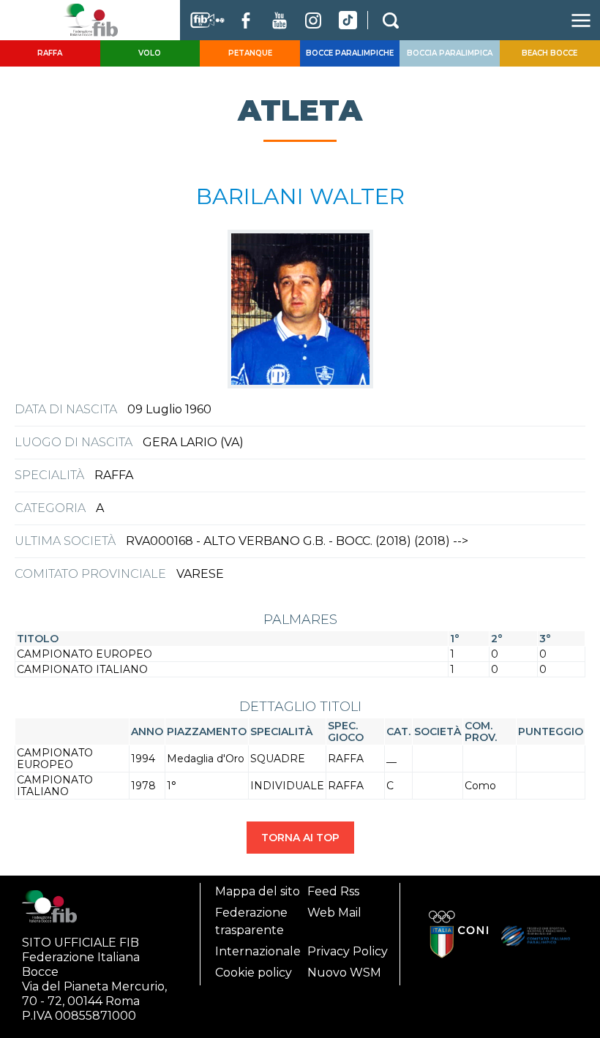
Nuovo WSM (344, 972)
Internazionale (258, 951)
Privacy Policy (347, 951)
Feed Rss (333, 891)
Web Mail (334, 912)
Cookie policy (253, 972)
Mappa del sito (257, 891)
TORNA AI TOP (300, 837)
